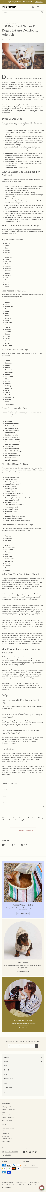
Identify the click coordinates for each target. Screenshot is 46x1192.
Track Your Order (7, 1115)
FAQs (3, 1112)
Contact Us (5, 1133)
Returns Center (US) (8, 1117)
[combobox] (23, 12)
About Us (4, 1131)
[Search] (42, 12)
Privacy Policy (6, 1141)
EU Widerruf (32, 1185)
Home (3, 23)
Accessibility (6, 1187)
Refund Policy (6, 1185)
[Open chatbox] (41, 1187)
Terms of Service (14, 820)
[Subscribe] (36, 1046)
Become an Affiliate (8, 1128)
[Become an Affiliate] (23, 998)
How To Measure (7, 1120)
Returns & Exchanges (8, 1109)
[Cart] (37, 7)
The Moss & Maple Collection (32, 2)
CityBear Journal (11, 23)
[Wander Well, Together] (23, 882)
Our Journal (5, 1136)
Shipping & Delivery (7, 1107)
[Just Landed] (23, 940)
